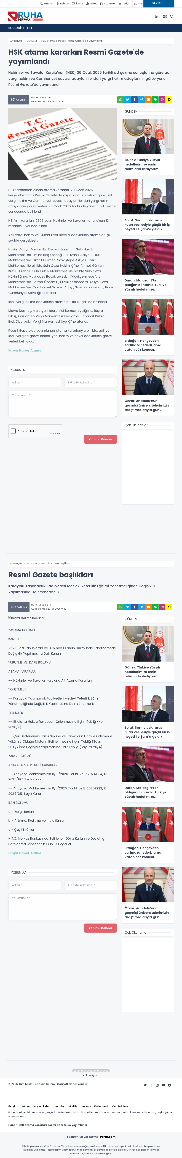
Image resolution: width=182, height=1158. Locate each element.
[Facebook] (151, 1085)
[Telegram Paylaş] (141, 99)
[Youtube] (163, 1085)
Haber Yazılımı (78, 1084)
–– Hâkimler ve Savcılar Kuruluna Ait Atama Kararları (50, 680)
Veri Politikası (120, 1106)
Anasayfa (16, 41)
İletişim (12, 1106)
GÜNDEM (31, 41)
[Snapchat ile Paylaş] (169, 99)
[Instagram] (157, 1085)
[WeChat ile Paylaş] (155, 99)
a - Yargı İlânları (21, 811)
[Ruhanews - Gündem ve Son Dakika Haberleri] (26, 16)
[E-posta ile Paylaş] (148, 99)
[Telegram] (169, 1085)
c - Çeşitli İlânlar (21, 829)
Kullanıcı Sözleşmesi (95, 1106)
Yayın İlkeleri (42, 1106)
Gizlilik (73, 1106)
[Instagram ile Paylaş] (162, 99)
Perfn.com (108, 1137)
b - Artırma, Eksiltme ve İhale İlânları (37, 820)
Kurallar (60, 1106)
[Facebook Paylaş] (134, 99)
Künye (26, 1106)
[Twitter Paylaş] (127, 99)
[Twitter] (145, 1085)
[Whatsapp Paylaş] (120, 99)
